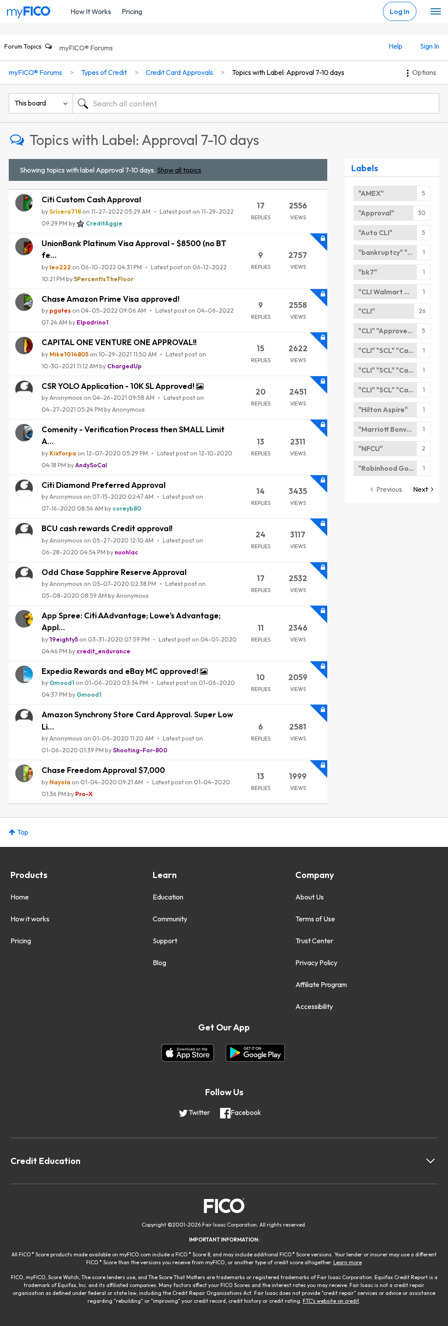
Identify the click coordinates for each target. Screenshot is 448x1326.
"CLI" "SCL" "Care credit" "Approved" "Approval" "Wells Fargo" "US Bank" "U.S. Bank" (394, 350)
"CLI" (366, 311)
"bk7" (367, 272)
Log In (400, 11)
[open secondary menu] (435, 12)
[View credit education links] (431, 1161)
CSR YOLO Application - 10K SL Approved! (119, 386)
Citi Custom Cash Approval (91, 199)
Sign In (429, 46)
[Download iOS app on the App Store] (188, 1052)
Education (168, 896)
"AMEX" (371, 193)
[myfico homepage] (29, 10)
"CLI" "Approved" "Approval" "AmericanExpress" (394, 330)
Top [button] (22, 832)
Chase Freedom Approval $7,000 (103, 770)
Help (395, 46)
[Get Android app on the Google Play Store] (255, 1052)
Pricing (132, 11)
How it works (29, 918)
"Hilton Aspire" (383, 409)
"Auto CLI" (375, 232)
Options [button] (424, 72)
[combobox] (256, 103)
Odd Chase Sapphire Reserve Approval (114, 572)
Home (19, 896)
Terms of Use (315, 918)
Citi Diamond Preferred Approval (103, 485)
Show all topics (179, 170)
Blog (159, 962)
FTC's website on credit (331, 1301)
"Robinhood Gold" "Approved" (394, 468)
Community (170, 918)
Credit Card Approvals (179, 72)
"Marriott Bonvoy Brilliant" (394, 429)
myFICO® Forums (86, 47)
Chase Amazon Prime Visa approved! (110, 299)
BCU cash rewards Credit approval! (107, 528)
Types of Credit (104, 72)
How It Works (90, 11)
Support (165, 940)
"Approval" (376, 212)
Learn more (347, 1262)
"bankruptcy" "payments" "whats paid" (394, 252)
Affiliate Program (321, 984)
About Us (309, 896)
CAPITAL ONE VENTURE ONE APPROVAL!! (119, 342)
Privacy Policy (316, 962)
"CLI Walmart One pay (394, 291)
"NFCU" (370, 448)
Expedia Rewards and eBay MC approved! (121, 671)
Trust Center (314, 940)
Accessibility (314, 1006)
